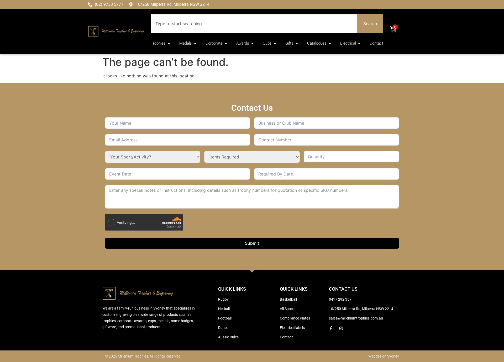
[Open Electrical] (359, 43)
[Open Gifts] (297, 43)
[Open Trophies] (169, 43)
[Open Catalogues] (330, 43)
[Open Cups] (275, 43)
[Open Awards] (252, 43)
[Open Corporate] (226, 43)
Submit (252, 243)
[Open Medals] (195, 43)
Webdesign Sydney (383, 356)
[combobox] (254, 23)
